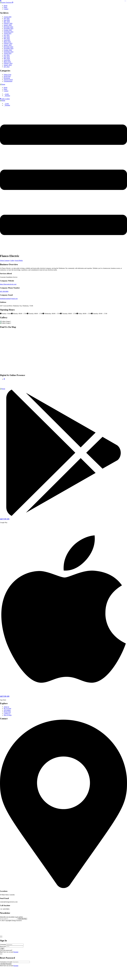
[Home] (2, 84)
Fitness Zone (7, 74)
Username (3, 944)
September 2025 (8, 32)
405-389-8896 (4, 291)
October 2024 (8, 50)
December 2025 (8, 27)
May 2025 (7, 38)
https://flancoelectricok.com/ (8, 284)
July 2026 (6, 18)
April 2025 (7, 40)
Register (15, 952)
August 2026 (7, 17)
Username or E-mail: (6, 962)
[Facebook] (4, 379)
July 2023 (6, 66)
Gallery (12, 260)
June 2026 (7, 20)
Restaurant (7, 78)
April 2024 (7, 60)
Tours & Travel (8, 79)
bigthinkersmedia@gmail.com (9, 298)
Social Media (19, 260)
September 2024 (8, 52)
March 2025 (7, 42)
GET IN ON (4, 519)
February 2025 (8, 43)
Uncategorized (8, 81)
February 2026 (8, 23)
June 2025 (7, 37)
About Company (5, 260)
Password (3, 946)
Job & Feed (7, 76)
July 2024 (6, 55)
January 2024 (8, 65)
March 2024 (7, 61)
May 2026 (7, 22)
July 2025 (6, 35)
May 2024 (7, 58)
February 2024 (8, 63)
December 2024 (8, 47)
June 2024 (7, 57)
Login (7, 94)
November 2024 (8, 48)
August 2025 (7, 33)
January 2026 (8, 25)
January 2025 (8, 45)
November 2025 (8, 28)
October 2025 (8, 30)
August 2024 (7, 53)
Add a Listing (5, 99)
